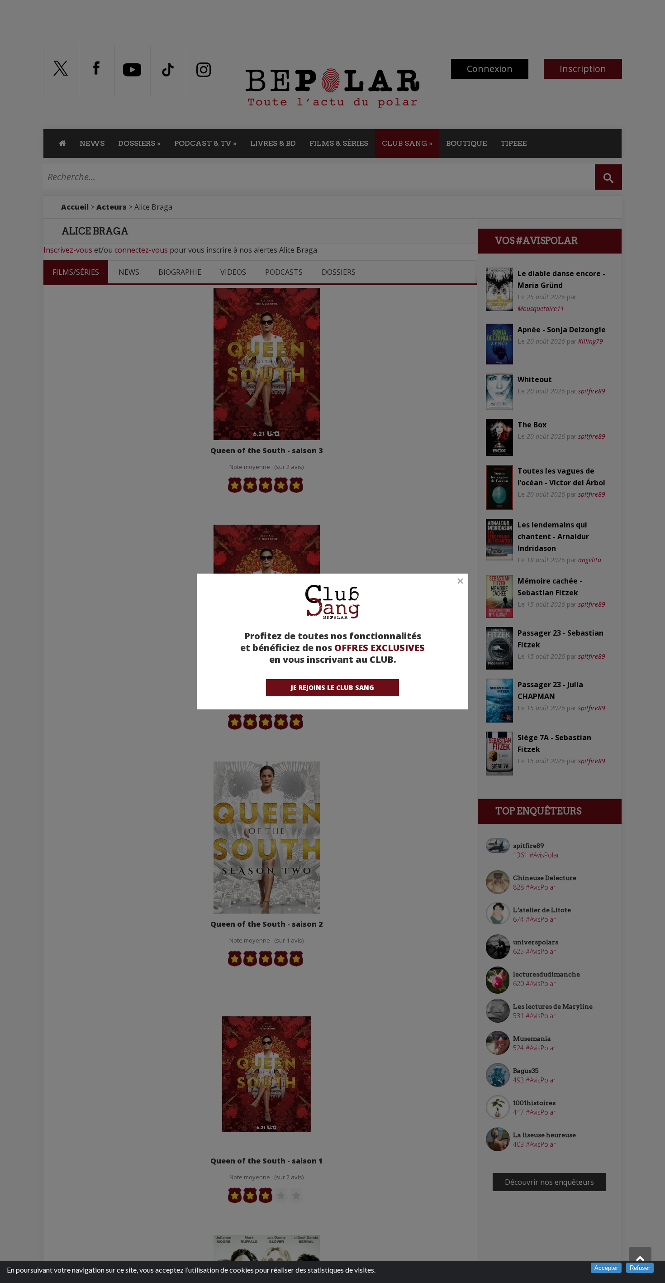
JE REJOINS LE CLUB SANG (332, 687)
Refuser (640, 1267)
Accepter (606, 1267)
